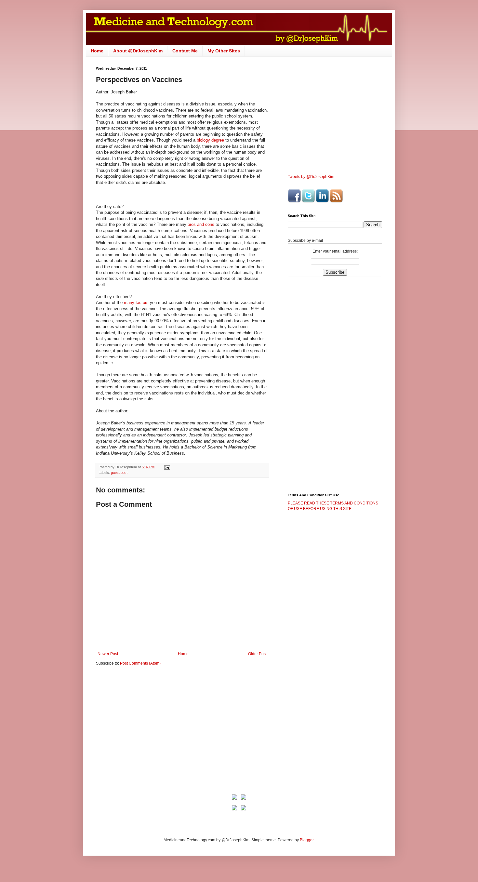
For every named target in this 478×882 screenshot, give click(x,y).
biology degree (210, 140)
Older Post (257, 654)
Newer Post (108, 654)
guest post (119, 473)
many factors (136, 302)
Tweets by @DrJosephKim (311, 176)
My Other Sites (223, 50)
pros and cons (201, 224)
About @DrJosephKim (138, 50)
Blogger (306, 840)
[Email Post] (167, 467)
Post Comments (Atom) (140, 663)
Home (97, 50)
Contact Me (185, 50)
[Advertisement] (150, 721)
